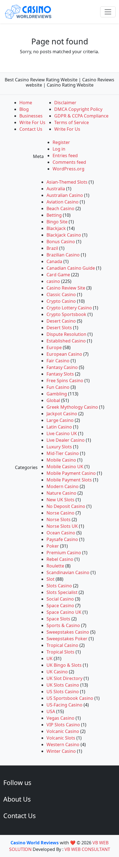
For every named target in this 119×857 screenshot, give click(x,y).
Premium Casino (63, 553)
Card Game (58, 275)
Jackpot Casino (61, 414)
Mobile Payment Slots (69, 480)
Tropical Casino (62, 645)
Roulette (55, 566)
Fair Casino (57, 361)
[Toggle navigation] (108, 11)
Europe (54, 347)
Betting (54, 215)
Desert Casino (61, 321)
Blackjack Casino (63, 235)
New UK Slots (60, 500)
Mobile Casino (61, 460)
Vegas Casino (60, 718)
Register (61, 142)
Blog (24, 109)
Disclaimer (65, 103)
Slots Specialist (61, 592)
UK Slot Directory (64, 678)
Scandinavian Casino (67, 572)
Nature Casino (61, 493)
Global (53, 400)
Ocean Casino (60, 533)
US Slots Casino (62, 692)
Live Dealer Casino (65, 440)
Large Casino (60, 420)
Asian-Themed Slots (66, 182)
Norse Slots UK (62, 526)
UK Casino (57, 672)
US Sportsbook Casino (69, 698)
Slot (50, 579)
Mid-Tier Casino (62, 453)
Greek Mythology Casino (72, 407)
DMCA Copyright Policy (78, 109)
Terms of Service (71, 122)
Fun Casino (57, 387)
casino (53, 281)
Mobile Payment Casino (71, 473)
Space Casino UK (63, 612)
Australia (55, 189)
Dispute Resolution (66, 334)
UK (49, 658)
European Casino (64, 354)
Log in (59, 149)
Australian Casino (64, 195)
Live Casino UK (61, 433)
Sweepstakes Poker (66, 639)
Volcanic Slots (60, 738)
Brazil (52, 248)
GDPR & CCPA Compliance (81, 116)
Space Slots (58, 619)
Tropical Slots (60, 652)
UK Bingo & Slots (64, 665)
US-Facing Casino (64, 705)
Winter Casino (61, 751)
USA (50, 711)
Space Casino (60, 605)
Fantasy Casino (62, 367)
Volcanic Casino (62, 731)
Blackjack (56, 228)
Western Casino (62, 744)
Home (25, 103)
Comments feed (69, 162)
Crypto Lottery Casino (69, 308)
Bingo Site (57, 222)
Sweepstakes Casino (67, 632)
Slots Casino (59, 586)
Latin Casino (59, 427)
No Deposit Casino (65, 506)
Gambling (56, 394)
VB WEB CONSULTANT (87, 849)
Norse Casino (60, 513)
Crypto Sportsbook (66, 314)
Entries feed (65, 155)
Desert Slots (59, 328)
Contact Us (30, 129)
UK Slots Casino (62, 685)
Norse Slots (58, 519)
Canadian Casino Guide (70, 268)
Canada (54, 261)
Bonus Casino (60, 242)
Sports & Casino (63, 625)
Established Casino (66, 341)
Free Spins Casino (64, 380)
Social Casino (60, 599)
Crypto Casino (61, 301)
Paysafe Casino (62, 539)
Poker (52, 546)
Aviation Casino (62, 202)
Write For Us (32, 122)
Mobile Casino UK (64, 467)
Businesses (31, 116)
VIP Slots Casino (63, 725)
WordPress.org (68, 169)
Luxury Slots (59, 447)
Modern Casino (62, 486)
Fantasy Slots (60, 374)
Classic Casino (61, 294)
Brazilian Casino (63, 255)
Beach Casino (60, 208)
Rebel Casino (59, 559)
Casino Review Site (65, 288)
